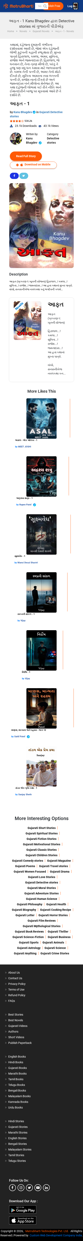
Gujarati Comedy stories (27, 860)
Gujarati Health (56, 904)
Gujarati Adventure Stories (41, 893)
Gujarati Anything (25, 953)
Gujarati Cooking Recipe (55, 909)
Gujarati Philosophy (29, 904)
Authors (13, 1031)
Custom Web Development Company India (56, 1235)
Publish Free (52, 6)
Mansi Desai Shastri (28, 562)
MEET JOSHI (24, 446)
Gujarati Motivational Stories (41, 844)
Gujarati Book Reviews (29, 931)
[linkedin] (46, 1187)
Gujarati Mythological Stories (41, 926)
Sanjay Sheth (25, 794)
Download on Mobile (37, 164)
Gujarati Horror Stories (53, 915)
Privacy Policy (17, 983)
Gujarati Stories (18, 1126)
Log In (71, 6)
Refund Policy (16, 995)
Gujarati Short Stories (42, 828)
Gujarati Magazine (59, 860)
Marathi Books (17, 1073)
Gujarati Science (55, 948)
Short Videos (16, 1037)
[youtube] (37, 1187)
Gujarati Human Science (41, 898)
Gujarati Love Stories (41, 877)
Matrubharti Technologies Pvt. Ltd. (47, 1231)
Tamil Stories (16, 1155)
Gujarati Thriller (58, 931)
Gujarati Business (59, 937)
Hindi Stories (16, 1121)
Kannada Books (18, 1101)
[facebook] (12, 1187)
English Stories (17, 1138)
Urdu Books (15, 1107)
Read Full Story (26, 156)
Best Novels (15, 1020)
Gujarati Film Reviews (42, 920)
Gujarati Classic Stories (41, 849)
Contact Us (15, 978)
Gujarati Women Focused (30, 871)
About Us (14, 972)
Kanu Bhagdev (23, 112)
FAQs (11, 1000)
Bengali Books (17, 1090)
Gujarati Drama (60, 871)
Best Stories (15, 1014)
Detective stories (53, 140)
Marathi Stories (17, 1132)
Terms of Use (16, 989)
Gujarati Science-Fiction (28, 937)
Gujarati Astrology (28, 948)
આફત (56, 304)
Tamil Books (15, 1079)
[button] (45, 6)
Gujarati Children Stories (41, 855)
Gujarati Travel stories (53, 866)
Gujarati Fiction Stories (41, 838)
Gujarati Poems (25, 866)
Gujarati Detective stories (41, 882)
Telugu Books (16, 1084)
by (16, 446)
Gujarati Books (17, 1068)
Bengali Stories (17, 1143)
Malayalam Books (19, 1096)
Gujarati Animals (53, 942)
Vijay (23, 620)
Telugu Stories (17, 1160)
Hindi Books (15, 1062)
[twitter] (29, 1187)
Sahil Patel (20, 736)
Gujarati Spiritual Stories (42, 833)
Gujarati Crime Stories (54, 953)
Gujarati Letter (25, 915)
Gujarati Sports (28, 942)
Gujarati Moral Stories (41, 888)
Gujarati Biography (24, 909)
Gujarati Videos (17, 1026)
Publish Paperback (20, 1042)
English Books (17, 1056)
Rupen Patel (25, 504)
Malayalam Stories (19, 1149)
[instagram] (21, 1187)
